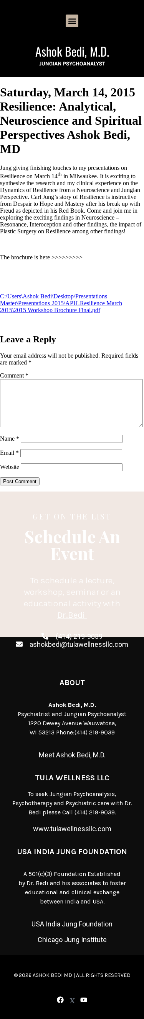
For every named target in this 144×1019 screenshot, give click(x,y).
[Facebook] (60, 1000)
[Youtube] (83, 1000)
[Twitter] (72, 1001)
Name (9, 438)
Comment (14, 375)
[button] (72, 21)
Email (9, 452)
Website (9, 467)
